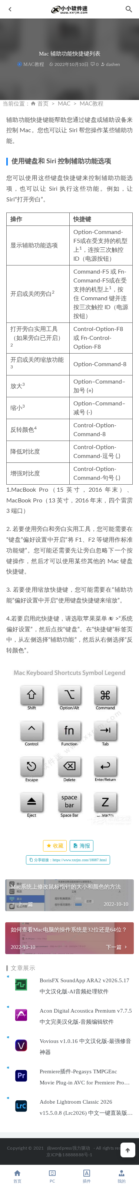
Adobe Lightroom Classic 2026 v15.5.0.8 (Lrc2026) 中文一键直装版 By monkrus (83, 1113)
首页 (43, 104)
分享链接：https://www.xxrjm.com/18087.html (70, 860)
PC (52, 1181)
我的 (122, 1181)
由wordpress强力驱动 (68, 1148)
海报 (84, 846)
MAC (64, 104)
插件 (87, 1181)
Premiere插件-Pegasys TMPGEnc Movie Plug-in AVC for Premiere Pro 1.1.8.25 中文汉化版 (82, 1083)
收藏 (57, 846)
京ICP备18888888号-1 (69, 1155)
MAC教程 (33, 64)
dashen (112, 64)
